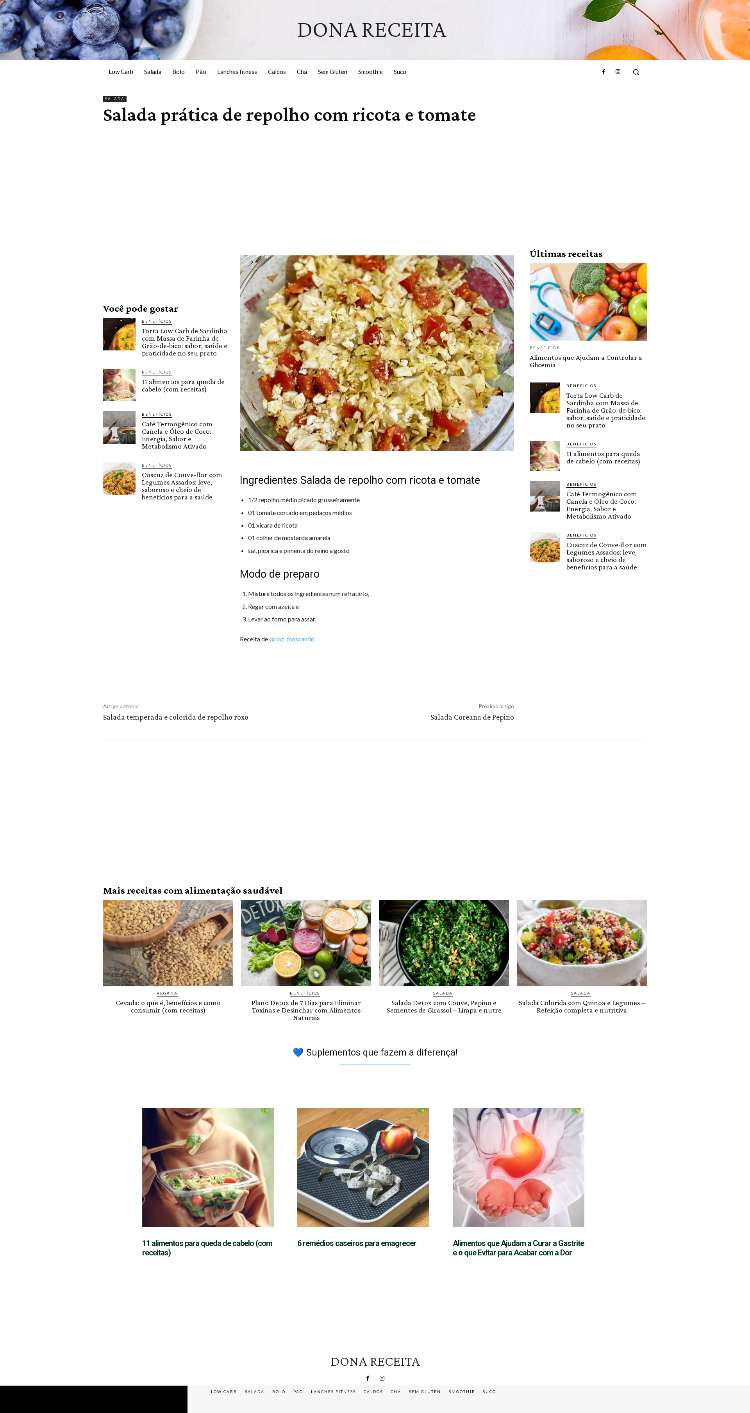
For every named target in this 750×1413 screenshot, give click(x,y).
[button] (636, 72)
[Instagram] (618, 72)
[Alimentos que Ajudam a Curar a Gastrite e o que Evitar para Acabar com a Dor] (518, 1167)
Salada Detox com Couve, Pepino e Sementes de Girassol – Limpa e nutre (444, 1006)
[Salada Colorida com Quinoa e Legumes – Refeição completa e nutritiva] (582, 943)
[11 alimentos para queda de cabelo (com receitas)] (119, 385)
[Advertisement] (375, 178)
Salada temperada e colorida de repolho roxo (175, 717)
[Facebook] (603, 72)
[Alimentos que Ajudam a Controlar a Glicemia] (588, 302)
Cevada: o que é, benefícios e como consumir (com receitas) (168, 1006)
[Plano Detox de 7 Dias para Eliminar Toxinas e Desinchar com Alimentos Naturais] (306, 943)
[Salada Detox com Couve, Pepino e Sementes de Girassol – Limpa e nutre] (444, 943)
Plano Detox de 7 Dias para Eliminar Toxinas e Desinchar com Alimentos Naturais (306, 1010)
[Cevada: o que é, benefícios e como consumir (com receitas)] (168, 943)
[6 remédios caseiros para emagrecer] (363, 1167)
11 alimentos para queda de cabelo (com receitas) (183, 385)
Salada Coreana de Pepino (472, 717)
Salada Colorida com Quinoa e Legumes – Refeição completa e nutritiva (582, 1006)
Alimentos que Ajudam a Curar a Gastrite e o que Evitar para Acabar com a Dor (518, 1248)
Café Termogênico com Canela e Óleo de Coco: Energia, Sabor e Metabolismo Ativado (177, 435)
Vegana (167, 993)
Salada (115, 98)
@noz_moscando (291, 639)
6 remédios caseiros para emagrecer (356, 1243)
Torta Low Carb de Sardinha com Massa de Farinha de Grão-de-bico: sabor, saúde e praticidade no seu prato (184, 342)
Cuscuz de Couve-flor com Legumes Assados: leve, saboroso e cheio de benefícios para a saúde (182, 485)
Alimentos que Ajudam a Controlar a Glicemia (586, 361)
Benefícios (157, 321)
